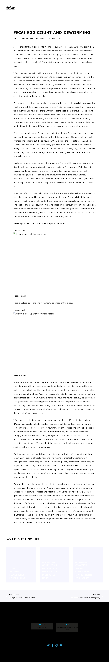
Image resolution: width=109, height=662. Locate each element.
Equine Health (56, 38)
